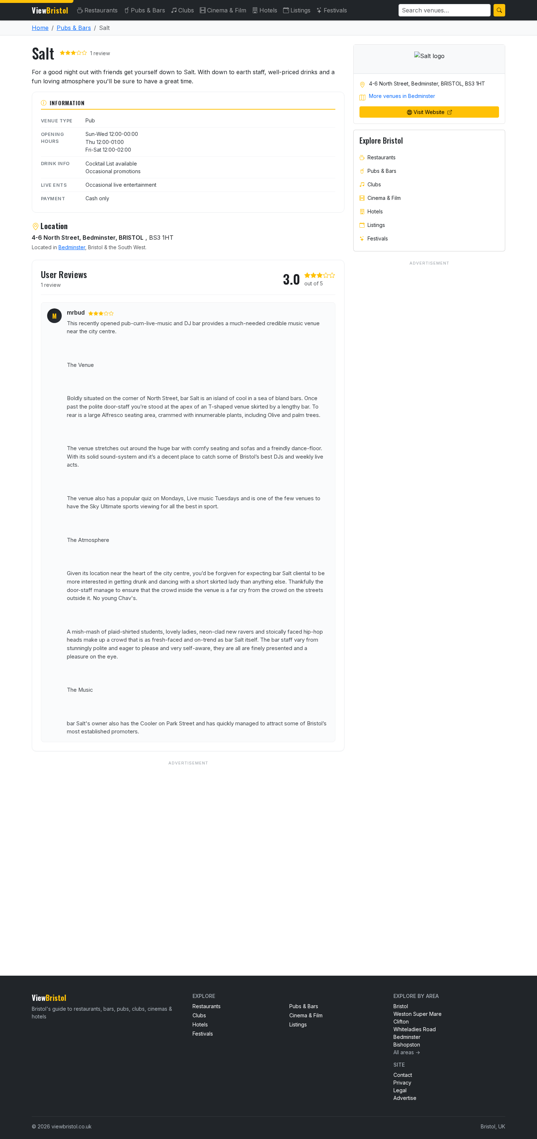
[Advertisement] (188, 853)
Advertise (404, 1098)
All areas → (406, 1052)
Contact (402, 1075)
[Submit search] (499, 10)
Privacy (402, 1082)
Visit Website (430, 112)
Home (40, 27)
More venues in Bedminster (402, 96)
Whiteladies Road (414, 1029)
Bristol (400, 1006)
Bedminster (71, 247)
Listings (300, 10)
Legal (400, 1090)
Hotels (268, 10)
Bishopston (406, 1044)
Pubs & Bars (148, 10)
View (50, 10)
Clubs (186, 10)
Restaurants (101, 10)
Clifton (401, 1021)
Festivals (335, 10)
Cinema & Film (226, 10)
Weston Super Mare (417, 1014)
